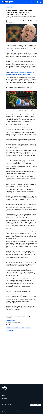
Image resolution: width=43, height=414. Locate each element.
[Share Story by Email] (33, 21)
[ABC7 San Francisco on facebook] (3, 405)
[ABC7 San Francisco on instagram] (8, 405)
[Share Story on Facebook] (23, 21)
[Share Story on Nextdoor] (31, 21)
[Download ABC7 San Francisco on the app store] (32, 405)
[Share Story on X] (26, 21)
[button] (2, 2)
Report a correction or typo (10, 320)
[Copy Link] (36, 21)
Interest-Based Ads (5, 410)
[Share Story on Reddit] (28, 21)
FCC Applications (18, 410)
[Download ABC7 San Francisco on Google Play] (38, 405)
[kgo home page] (4, 388)
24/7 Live (17, 2)
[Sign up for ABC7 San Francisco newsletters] (11, 405)
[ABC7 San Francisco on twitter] (5, 405)
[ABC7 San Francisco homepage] (9, 2)
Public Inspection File (11, 410)
